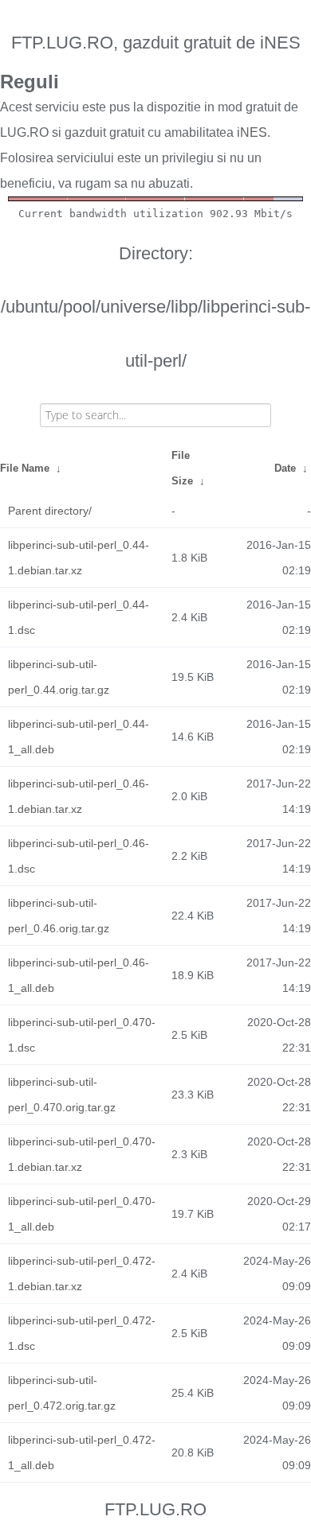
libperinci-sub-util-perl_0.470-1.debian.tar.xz (82, 1154)
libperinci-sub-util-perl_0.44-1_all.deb (78, 736)
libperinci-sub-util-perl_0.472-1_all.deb (82, 1452)
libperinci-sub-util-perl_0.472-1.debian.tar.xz (82, 1273)
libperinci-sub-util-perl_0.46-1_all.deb (78, 975)
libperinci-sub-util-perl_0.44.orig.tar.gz (58, 677)
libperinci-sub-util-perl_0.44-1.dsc (78, 617)
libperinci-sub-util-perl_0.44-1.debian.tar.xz (78, 558)
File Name (24, 468)
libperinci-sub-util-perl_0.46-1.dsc (78, 856)
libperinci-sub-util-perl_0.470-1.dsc (82, 1035)
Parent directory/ (50, 510)
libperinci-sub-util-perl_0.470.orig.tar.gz (62, 1094)
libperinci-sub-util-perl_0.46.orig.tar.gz (58, 915)
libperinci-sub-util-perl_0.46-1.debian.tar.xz (78, 796)
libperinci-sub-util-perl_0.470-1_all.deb (82, 1214)
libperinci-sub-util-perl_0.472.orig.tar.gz (62, 1393)
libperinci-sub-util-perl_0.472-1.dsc (82, 1333)
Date (285, 468)
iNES (252, 132)
